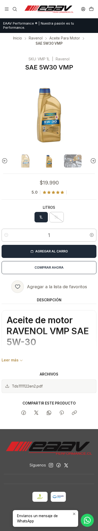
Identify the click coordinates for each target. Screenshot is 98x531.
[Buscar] (14, 9)
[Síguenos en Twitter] (66, 465)
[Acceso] (83, 9)
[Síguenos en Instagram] (51, 465)
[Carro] (91, 9)
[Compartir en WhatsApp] (49, 413)
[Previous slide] (5, 161)
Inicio (17, 38)
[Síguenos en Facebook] (58, 465)
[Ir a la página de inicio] (49, 9)
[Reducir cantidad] (6, 235)
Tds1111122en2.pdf (27, 386)
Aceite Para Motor (64, 38)
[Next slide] (92, 161)
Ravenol (36, 38)
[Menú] (6, 9)
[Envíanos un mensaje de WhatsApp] (87, 520)
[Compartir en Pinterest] (61, 413)
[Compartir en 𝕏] (36, 413)
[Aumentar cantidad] (91, 235)
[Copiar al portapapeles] (74, 413)
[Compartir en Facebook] (23, 413)
